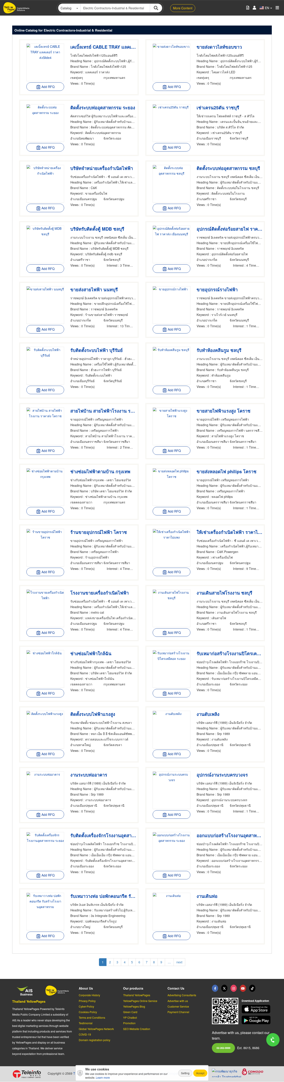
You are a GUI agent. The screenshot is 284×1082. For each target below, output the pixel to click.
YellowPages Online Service (140, 1001)
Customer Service (178, 1006)
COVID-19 (85, 1034)
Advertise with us (178, 1001)
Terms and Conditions (92, 1017)
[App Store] (257, 1009)
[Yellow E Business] (215, 988)
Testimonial (86, 1023)
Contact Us (176, 988)
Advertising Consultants (182, 995)
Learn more (103, 1077)
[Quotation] (247, 8)
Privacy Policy (87, 1001)
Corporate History (89, 995)
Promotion (129, 1023)
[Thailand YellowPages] (224, 988)
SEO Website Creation (136, 1029)
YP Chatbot (130, 1017)
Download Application (255, 1001)
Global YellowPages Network (96, 1029)
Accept (200, 1073)
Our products (133, 988)
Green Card (130, 1012)
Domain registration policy (94, 1040)
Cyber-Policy (86, 1006)
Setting (185, 1073)
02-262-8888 (223, 1048)
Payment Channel (178, 1012)
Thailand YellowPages (28, 1001)
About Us (86, 988)
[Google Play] (257, 1020)
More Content (182, 8)
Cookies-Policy (88, 1012)
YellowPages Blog (134, 1006)
